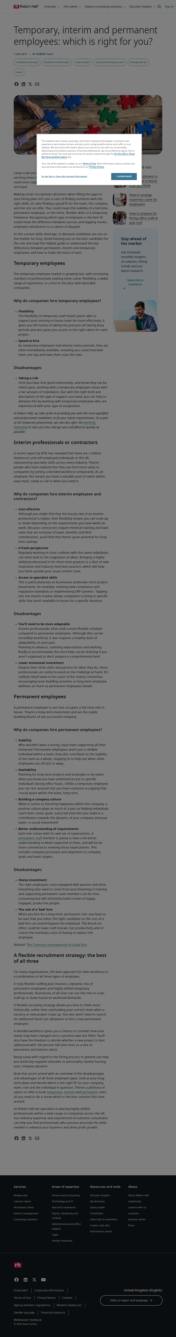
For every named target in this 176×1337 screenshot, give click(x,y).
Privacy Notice (96, 167)
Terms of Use (89, 164)
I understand (124, 176)
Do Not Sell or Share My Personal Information (64, 176)
